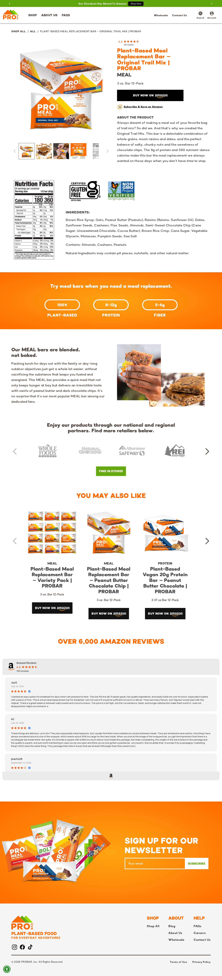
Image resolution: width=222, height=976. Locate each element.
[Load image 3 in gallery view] (61, 151)
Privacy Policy (201, 962)
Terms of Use (178, 962)
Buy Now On (143, 95)
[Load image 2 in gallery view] (44, 151)
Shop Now (136, 4)
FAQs (197, 926)
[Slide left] (14, 151)
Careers (200, 933)
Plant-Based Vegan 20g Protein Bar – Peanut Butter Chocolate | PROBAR (165, 580)
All (33, 31)
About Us (175, 933)
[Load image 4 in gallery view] (78, 151)
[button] (32, 15)
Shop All (18, 31)
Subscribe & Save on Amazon (143, 106)
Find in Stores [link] (111, 471)
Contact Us (202, 940)
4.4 (120, 41)
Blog (171, 926)
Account (211, 15)
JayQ (14, 682)
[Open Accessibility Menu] (7, 969)
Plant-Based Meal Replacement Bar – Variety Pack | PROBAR (52, 577)
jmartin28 (16, 759)
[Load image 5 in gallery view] (96, 151)
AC (12, 719)
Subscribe (196, 863)
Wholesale (176, 940)
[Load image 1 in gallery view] (26, 151)
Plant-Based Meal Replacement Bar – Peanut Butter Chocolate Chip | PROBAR (108, 580)
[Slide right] (107, 151)
